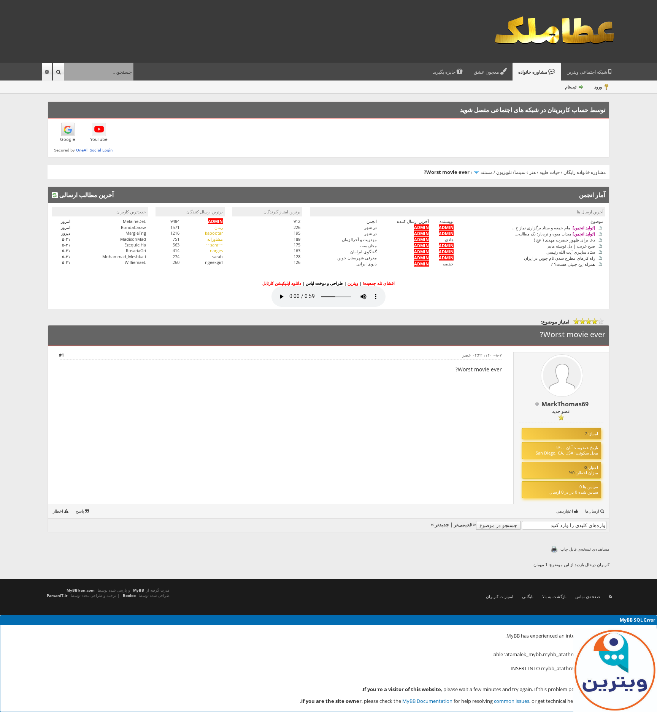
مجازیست (368, 245)
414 (176, 250)
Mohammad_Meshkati (124, 256)
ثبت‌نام (570, 87)
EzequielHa (135, 245)
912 (297, 221)
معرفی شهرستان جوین (357, 257)
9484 (174, 221)
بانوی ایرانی (366, 264)
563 (176, 245)
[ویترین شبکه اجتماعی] (615, 670)
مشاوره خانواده (533, 72)
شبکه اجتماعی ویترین (587, 72)
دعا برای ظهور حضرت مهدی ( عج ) (564, 239)
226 (297, 227)
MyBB (138, 590)
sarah (217, 256)
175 (297, 245)
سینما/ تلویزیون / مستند (503, 172)
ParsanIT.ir (57, 595)
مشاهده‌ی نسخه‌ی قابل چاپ (584, 549)
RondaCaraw (133, 227)
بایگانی (527, 596)
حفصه (448, 264)
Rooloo (129, 595)
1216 (174, 233)
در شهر (370, 227)
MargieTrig (135, 233)
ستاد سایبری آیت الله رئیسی (570, 251)
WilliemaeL (135, 262)
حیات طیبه (550, 172)
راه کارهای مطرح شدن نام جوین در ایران (559, 257)
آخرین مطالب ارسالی (86, 195)
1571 (174, 227)
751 (176, 239)
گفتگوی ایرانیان (363, 251)
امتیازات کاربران (499, 596)
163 (297, 250)
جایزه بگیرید (445, 72)
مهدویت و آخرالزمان (359, 239)
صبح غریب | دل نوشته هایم (571, 245)
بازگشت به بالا (554, 596)
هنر (532, 172)
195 (297, 233)
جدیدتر (442, 524)
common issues (511, 701)
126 (297, 262)
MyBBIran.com (81, 590)
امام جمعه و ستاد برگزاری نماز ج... (553, 227)
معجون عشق (487, 72)
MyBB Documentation (427, 701)
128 (297, 256)
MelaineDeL (134, 221)
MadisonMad (133, 239)
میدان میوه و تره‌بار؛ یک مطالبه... (555, 233)
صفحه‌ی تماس (587, 596)
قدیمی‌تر (463, 524)
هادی (449, 239)
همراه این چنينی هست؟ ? (573, 264)
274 (176, 256)
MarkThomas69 (565, 404)
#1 (61, 355)
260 (176, 262)
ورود (598, 87)
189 (297, 239)
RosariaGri (136, 250)
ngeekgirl (214, 262)
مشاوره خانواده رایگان (584, 172)
